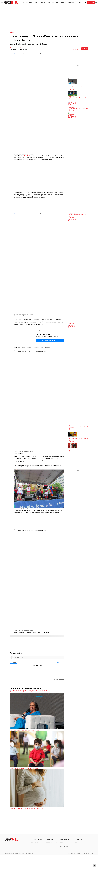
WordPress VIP (77, 853)
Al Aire (36, 2)
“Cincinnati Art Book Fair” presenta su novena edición (78, 108)
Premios (70, 2)
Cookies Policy (49, 839)
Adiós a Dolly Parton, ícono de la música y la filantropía (77, 450)
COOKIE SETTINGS (65, 839)
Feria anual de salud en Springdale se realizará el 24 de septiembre (78, 427)
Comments (75, 49)
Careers (77, 842)
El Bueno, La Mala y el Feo (74, 320)
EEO (61, 842)
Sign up (62, 653)
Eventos (63, 2)
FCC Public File (35, 845)
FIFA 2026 (78, 2)
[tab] (13, 662)
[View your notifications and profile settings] (85, 2)
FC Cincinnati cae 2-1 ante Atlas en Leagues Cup (78, 97)
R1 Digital (48, 845)
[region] (37, 666)
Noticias (43, 2)
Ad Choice (79, 839)
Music (70, 319)
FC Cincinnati (55, 2)
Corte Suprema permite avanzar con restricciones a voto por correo (78, 439)
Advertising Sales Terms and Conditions (66, 845)
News (70, 85)
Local (11, 32)
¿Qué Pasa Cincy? (27, 2)
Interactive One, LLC (19, 853)
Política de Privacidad (36, 839)
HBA (49, 2)
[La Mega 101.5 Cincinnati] (11, 840)
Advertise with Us (35, 842)
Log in (59, 653)
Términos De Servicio (51, 842)
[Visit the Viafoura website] (61, 679)
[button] (49, 31)
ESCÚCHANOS (91, 2)
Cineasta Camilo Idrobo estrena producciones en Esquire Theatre (78, 215)
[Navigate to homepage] (11, 2)
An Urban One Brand (88, 853)
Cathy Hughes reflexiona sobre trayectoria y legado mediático (78, 86)
